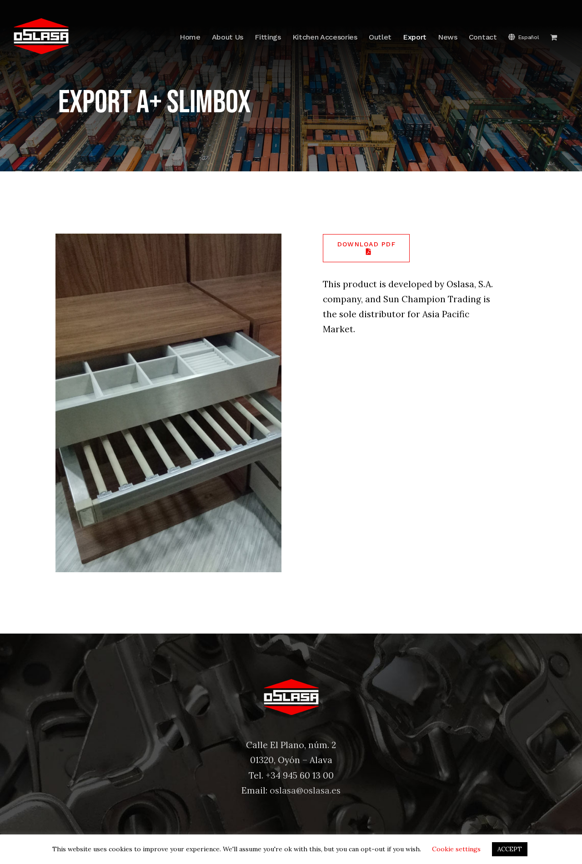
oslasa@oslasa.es (305, 790)
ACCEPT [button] (509, 849)
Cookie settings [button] (456, 849)
